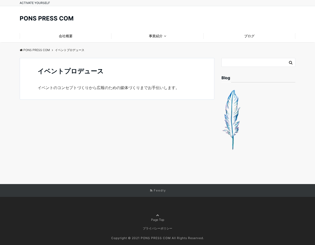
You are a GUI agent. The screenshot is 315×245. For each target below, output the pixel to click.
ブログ (249, 36)
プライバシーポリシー (157, 228)
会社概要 (66, 36)
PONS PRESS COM (47, 18)
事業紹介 (156, 36)
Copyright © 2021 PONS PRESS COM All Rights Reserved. (157, 238)
